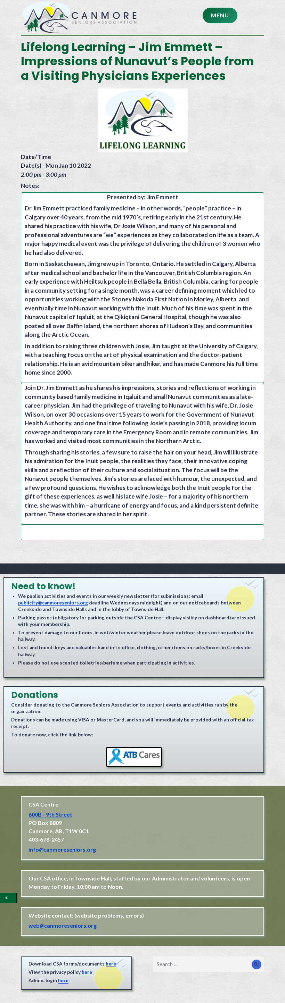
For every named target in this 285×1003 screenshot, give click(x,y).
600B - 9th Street (50, 814)
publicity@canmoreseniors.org (53, 602)
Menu (220, 15)
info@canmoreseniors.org (62, 849)
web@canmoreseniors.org (62, 925)
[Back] (8, 898)
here (111, 964)
